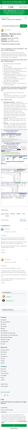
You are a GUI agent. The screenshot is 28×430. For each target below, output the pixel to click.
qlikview (6, 210)
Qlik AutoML (4, 326)
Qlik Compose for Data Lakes (8, 333)
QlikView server (12, 10)
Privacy (2, 377)
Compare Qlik (4, 356)
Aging (6, 213)
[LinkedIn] (5, 395)
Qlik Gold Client (4, 341)
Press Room (4, 371)
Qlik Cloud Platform (5, 322)
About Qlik (3, 369)
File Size (12, 213)
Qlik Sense (3, 324)
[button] (26, 30)
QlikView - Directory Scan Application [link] (11, 19)
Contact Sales (4, 386)
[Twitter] (2, 395)
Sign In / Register (23, 7)
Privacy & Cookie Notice (7, 409)
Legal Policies (4, 407)
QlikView (3, 328)
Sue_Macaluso (10, 39)
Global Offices (4, 384)
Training (2, 360)
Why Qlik (3, 344)
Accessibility (4, 375)
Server (7, 215)
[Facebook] (8, 395)
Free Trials (3, 354)
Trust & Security (5, 373)
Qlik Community (5, 18)
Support (3, 363)
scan (23, 213)
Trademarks (3, 412)
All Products (4, 320)
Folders (18, 213)
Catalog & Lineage (5, 339)
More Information (14, 428)
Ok (14, 425)
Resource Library (5, 350)
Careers (2, 380)
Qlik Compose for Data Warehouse (9, 335)
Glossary (3, 358)
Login (19, 1)
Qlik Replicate (4, 330)
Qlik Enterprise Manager (6, 337)
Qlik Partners (4, 352)
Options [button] (25, 18)
